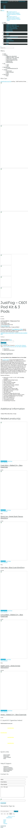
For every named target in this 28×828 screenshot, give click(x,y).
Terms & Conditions (7, 767)
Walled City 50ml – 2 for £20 (12, 26)
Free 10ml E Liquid (5, 325)
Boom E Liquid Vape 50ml (11, 28)
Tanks (7, 33)
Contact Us (6, 766)
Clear (10, 339)
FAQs (7, 41)
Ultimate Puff (9, 29)
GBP (4, 5)
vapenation (23, 346)
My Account (9, 39)
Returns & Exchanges (8, 768)
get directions (11, 728)
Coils (7, 34)
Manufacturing (6, 35)
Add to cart (3, 342)
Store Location (6, 754)
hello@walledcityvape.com (6, 723)
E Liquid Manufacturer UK (12, 37)
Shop (4, 821)
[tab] (15, 348)
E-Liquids (5, 23)
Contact (5, 38)
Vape (20, 346)
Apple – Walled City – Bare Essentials (13, 714)
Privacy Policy (6, 771)
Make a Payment (10, 40)
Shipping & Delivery (7, 770)
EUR (4, 7)
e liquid (8, 346)
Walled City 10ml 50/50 (11, 24)
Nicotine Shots (9, 31)
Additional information (9, 350)
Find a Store (6, 43)
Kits (4, 32)
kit (15, 346)
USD (4, 8)
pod (17, 346)
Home (4, 22)
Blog (7, 44)
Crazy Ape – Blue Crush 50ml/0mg (13, 567)
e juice (4, 346)
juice (13, 346)
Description (6, 348)
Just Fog (9, 81)
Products (5, 81)
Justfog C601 (6, 359)
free (11, 346)
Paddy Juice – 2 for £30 (11, 27)
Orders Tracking (7, 757)
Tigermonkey (9, 817)
